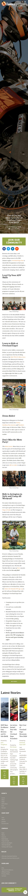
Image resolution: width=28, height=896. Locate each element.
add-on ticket (13, 465)
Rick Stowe (13, 747)
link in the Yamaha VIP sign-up (14, 589)
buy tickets (14, 681)
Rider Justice (9, 446)
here (18, 568)
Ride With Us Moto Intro (18, 357)
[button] (22, 1)
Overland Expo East (18, 260)
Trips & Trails (6, 510)
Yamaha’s (21, 425)
